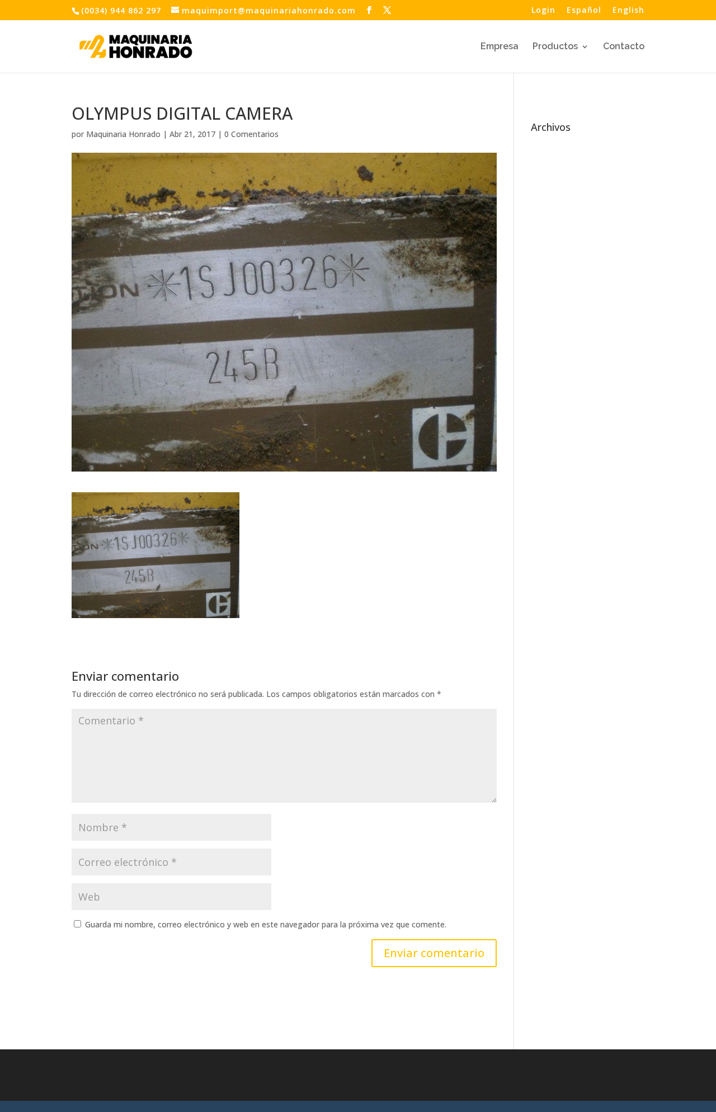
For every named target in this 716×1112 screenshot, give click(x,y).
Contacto (623, 47)
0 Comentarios (251, 134)
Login (543, 10)
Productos (555, 47)
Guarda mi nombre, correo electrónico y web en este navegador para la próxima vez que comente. (265, 924)
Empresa (500, 47)
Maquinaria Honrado (123, 134)
